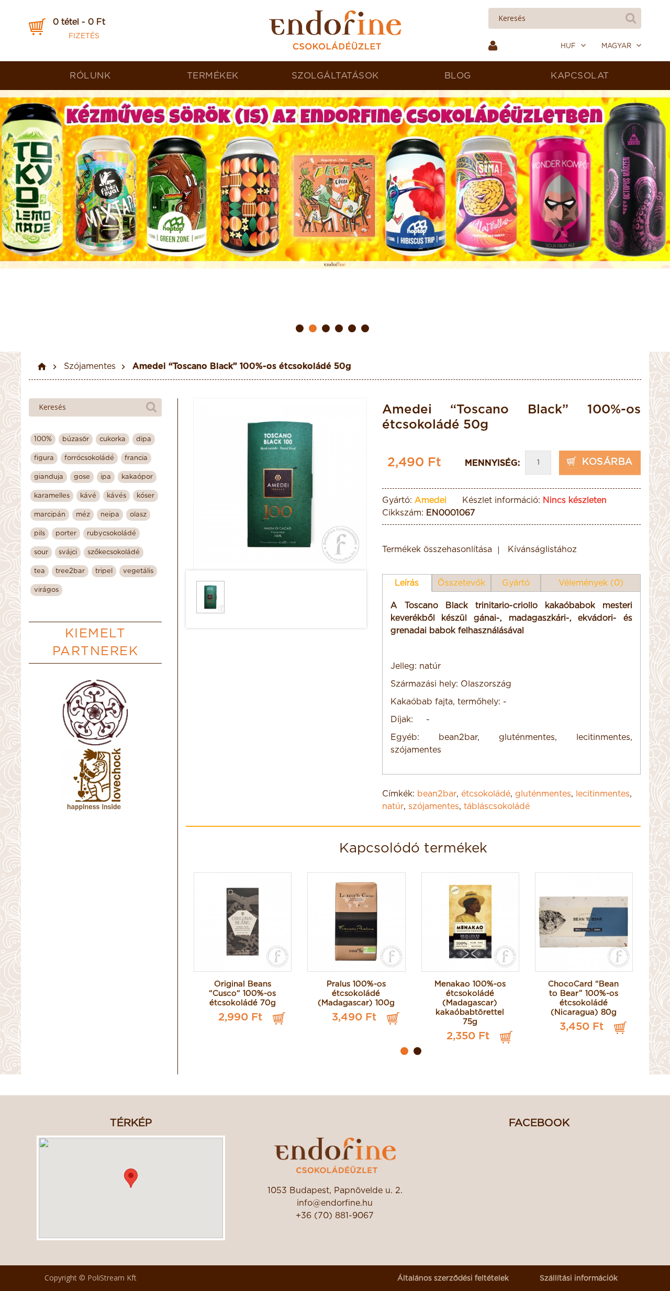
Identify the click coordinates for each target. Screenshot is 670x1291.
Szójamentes (90, 366)
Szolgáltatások (335, 75)
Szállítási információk (579, 1278)
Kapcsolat (580, 75)
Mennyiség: (492, 463)
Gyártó (516, 583)
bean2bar (436, 794)
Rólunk (90, 75)
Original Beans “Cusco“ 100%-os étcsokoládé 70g (242, 993)
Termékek (213, 75)
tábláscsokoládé (497, 806)
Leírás (407, 583)
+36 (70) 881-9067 (335, 1215)
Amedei (430, 500)
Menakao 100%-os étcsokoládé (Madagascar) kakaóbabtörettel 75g (470, 1003)
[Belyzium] (95, 712)
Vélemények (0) (591, 583)
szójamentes (433, 806)
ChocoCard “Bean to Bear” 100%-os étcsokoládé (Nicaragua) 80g (583, 998)
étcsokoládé (485, 794)
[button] (131, 1178)
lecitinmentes (603, 794)
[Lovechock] (95, 779)
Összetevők (461, 583)
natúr (393, 806)
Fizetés (84, 36)
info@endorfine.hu (335, 1203)
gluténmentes (543, 794)
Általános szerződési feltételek (453, 1278)
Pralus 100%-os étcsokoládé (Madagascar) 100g (356, 993)
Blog (457, 75)
